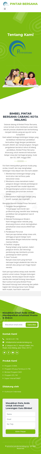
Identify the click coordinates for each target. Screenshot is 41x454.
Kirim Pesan (20, 432)
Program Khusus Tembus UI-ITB (17, 369)
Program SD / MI (11, 375)
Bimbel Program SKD (13, 372)
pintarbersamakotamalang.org (18, 446)
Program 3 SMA (11, 366)
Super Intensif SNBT (13, 378)
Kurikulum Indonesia (13, 392)
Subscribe (31, 325)
